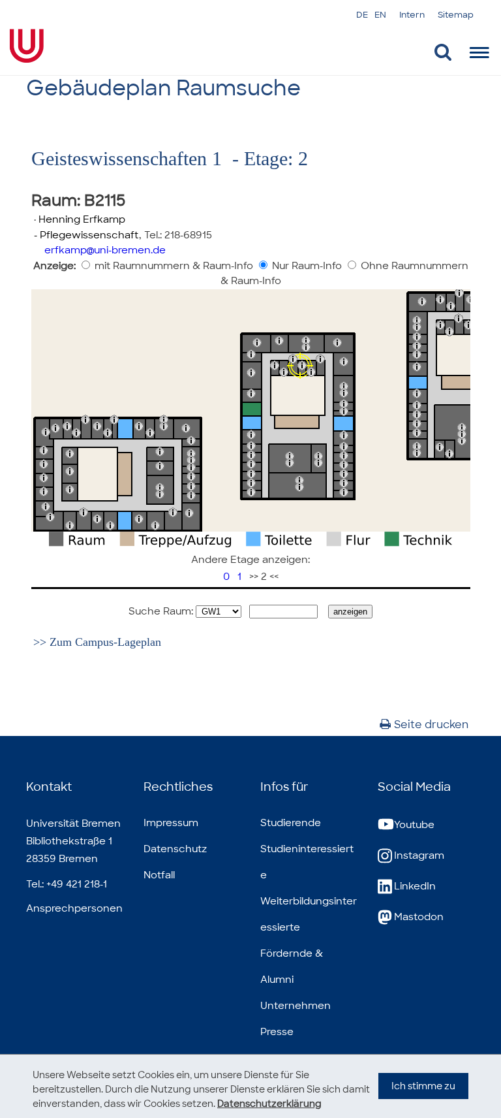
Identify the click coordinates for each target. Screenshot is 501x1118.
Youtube (414, 824)
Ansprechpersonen (74, 908)
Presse (277, 1031)
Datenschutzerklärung (269, 1104)
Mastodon (419, 916)
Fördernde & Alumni (291, 966)
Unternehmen (295, 1005)
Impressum (171, 822)
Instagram (419, 855)
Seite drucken (431, 724)
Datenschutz (175, 848)
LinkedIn (415, 886)
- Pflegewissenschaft (85, 235)
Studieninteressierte (307, 862)
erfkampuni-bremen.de (105, 250)
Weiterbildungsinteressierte (308, 914)
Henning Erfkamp (81, 219)
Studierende (290, 822)
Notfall (159, 875)
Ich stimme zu (423, 1086)
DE (362, 14)
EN (380, 14)
